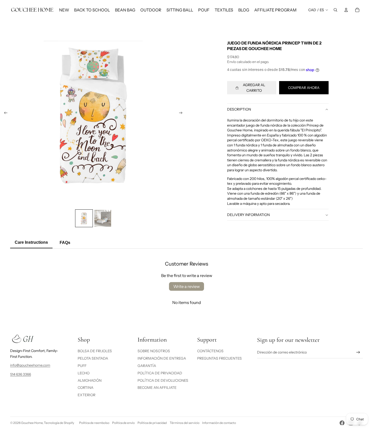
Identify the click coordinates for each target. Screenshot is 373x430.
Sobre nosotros (154, 351)
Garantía (147, 365)
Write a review (186, 286)
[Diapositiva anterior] (4, 113)
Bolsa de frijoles (95, 351)
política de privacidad (160, 373)
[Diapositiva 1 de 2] (84, 218)
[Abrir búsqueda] (335, 10)
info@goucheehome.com (30, 365)
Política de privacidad (152, 423)
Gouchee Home (32, 423)
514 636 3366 (20, 374)
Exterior (86, 395)
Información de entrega (162, 358)
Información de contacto (219, 423)
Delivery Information (248, 215)
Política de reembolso (94, 423)
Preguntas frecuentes (219, 358)
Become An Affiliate (157, 387)
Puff (82, 365)
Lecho (84, 373)
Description (239, 109)
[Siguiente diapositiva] (182, 113)
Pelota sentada (93, 358)
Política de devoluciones (163, 380)
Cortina (85, 387)
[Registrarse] (358, 352)
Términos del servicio (184, 423)
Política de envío (123, 423)
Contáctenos (210, 351)
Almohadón (89, 380)
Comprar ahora (303, 88)
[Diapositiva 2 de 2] (102, 218)
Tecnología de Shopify (59, 423)
